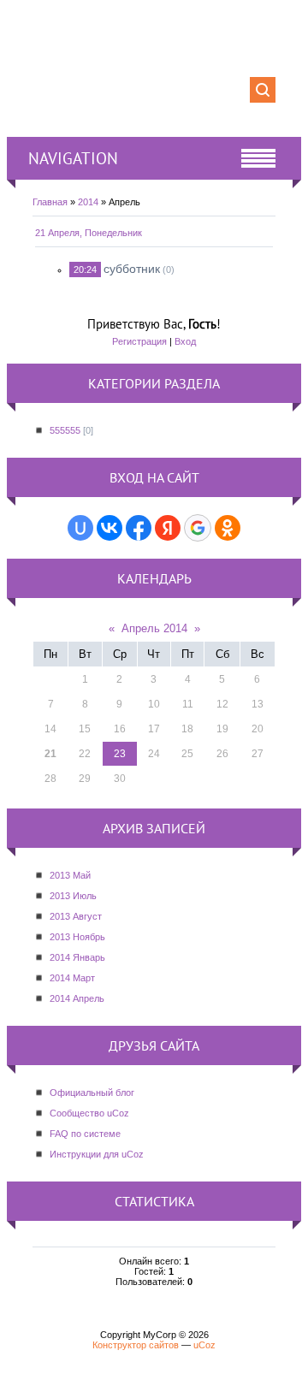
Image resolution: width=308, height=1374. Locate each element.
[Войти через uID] (80, 528)
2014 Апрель (77, 998)
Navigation (73, 158)
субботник (132, 268)
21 (50, 754)
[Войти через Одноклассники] (227, 528)
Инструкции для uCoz (97, 1154)
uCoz (204, 1345)
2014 (88, 202)
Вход (185, 341)
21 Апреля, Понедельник (88, 233)
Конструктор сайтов (135, 1345)
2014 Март (72, 978)
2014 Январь (77, 957)
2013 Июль (73, 896)
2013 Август (76, 916)
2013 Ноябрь (77, 937)
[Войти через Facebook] (138, 528)
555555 (65, 430)
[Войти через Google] (197, 528)
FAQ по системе (85, 1133)
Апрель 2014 (154, 628)
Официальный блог (92, 1092)
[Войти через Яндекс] (168, 528)
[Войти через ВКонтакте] (109, 528)
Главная (50, 202)
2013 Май (70, 875)
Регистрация (139, 341)
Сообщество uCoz (89, 1113)
